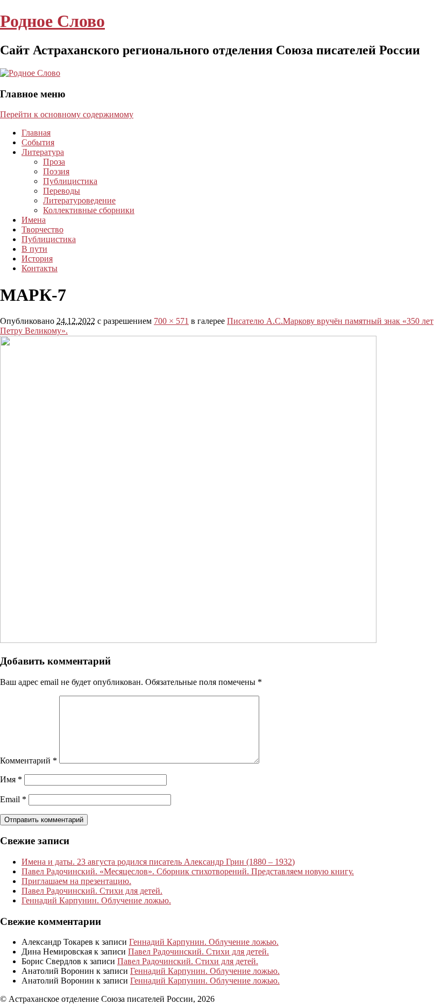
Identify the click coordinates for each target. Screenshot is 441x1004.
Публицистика (70, 181)
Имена (34, 219)
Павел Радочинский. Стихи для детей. (92, 890)
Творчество (42, 229)
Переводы (61, 190)
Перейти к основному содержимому (66, 114)
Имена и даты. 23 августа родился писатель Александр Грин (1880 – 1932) (158, 861)
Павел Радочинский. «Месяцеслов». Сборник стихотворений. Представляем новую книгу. (188, 871)
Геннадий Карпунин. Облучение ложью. (96, 900)
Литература (43, 152)
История (37, 258)
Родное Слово (52, 21)
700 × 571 (171, 321)
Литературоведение (79, 200)
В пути (34, 248)
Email (13, 799)
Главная (36, 132)
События (38, 142)
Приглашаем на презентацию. (76, 881)
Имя (11, 779)
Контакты (40, 268)
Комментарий (28, 760)
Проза (54, 161)
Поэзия (56, 171)
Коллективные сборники (88, 210)
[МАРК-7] (188, 640)
